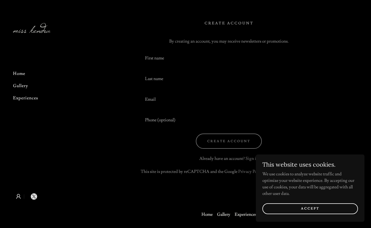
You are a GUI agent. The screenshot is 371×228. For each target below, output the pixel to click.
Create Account (228, 141)
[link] (43, 31)
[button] (18, 196)
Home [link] (19, 73)
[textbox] (229, 58)
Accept (310, 209)
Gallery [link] (20, 85)
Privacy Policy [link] (250, 171)
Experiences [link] (25, 98)
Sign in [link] (252, 158)
